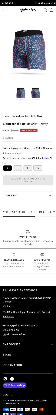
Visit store (8, 306)
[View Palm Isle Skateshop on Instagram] (5, 379)
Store (7, 354)
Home (6, 116)
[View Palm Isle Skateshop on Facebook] (12, 379)
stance (8, 137)
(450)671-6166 (11, 329)
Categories (11, 344)
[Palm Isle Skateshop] (28, 10)
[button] (45, 10)
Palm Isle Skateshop (18, 400)
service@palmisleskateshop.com (21, 325)
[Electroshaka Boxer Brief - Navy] (20, 93)
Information (12, 365)
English (6, 395)
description (11, 195)
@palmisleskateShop (14, 334)
